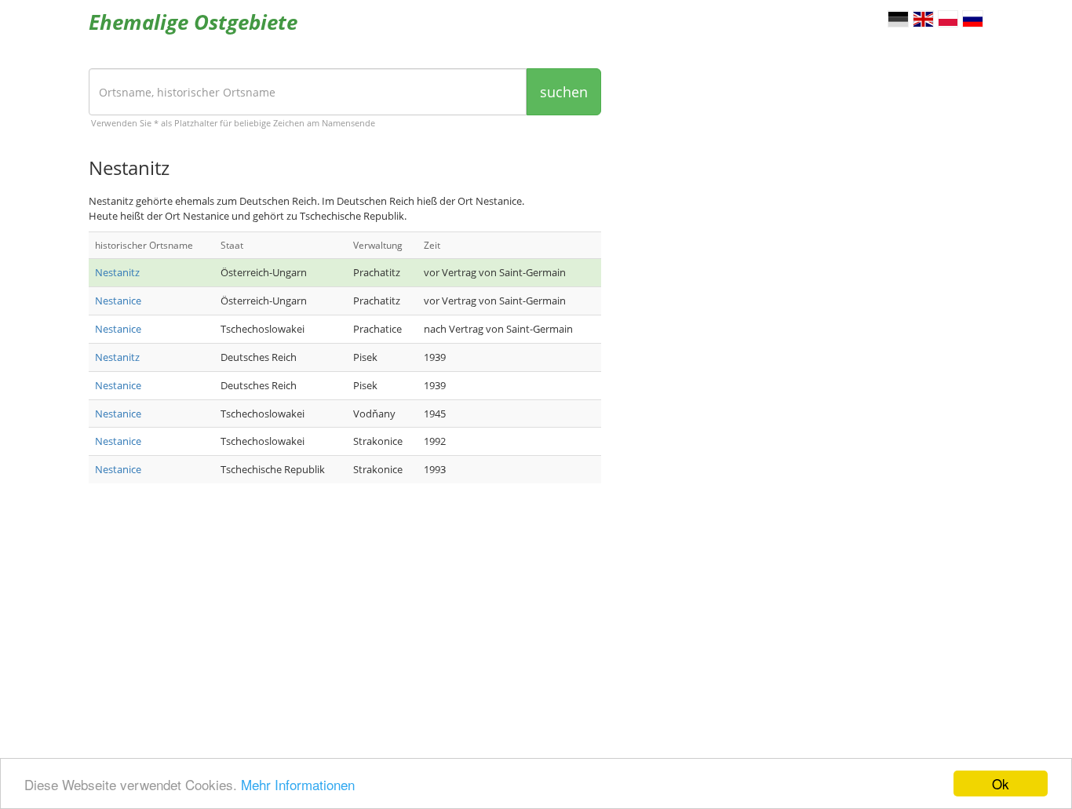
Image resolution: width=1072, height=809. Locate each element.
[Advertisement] (345, 621)
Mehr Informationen (298, 784)
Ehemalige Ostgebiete (193, 22)
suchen (564, 91)
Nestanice (118, 300)
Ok (1000, 783)
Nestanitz (117, 272)
